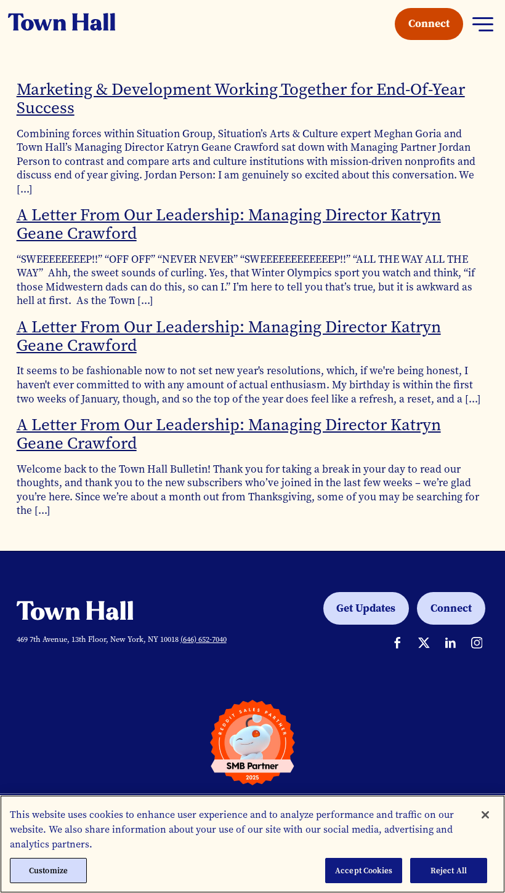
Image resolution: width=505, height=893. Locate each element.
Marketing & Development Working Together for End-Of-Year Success (241, 98)
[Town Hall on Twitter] (424, 643)
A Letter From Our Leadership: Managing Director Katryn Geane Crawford (229, 224)
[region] (252, 844)
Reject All (448, 870)
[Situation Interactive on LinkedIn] (450, 643)
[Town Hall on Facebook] (398, 643)
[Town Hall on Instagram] (477, 643)
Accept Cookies (363, 870)
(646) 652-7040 (203, 639)
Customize (48, 870)
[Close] (485, 814)
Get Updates (365, 608)
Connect (429, 23)
